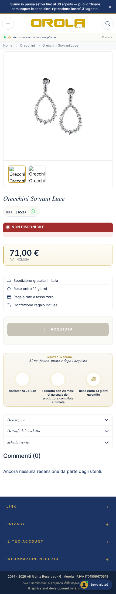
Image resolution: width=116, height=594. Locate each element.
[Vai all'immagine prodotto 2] (37, 174)
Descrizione (16, 419)
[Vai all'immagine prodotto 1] (17, 174)
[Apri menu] (8, 24)
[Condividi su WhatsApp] (32, 211)
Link (11, 506)
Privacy (16, 524)
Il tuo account (25, 541)
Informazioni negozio (32, 559)
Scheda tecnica (18, 442)
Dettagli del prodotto (23, 430)
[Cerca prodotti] (108, 24)
